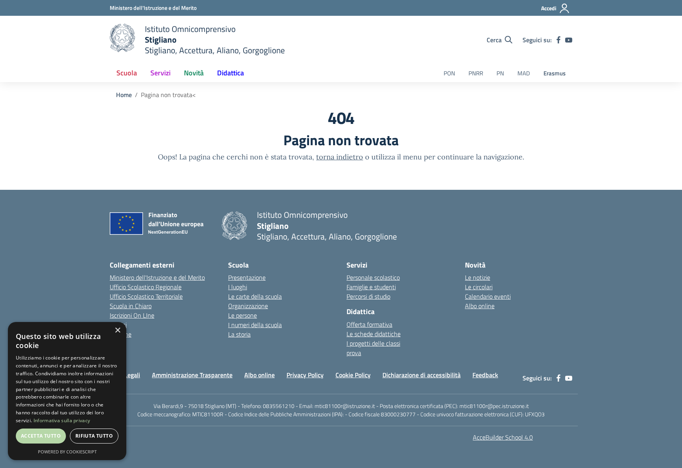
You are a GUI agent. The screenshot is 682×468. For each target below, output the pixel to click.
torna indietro (339, 156)
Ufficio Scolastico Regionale (146, 287)
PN (500, 73)
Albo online (480, 306)
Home (124, 94)
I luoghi (237, 287)
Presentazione (247, 277)
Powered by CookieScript (67, 452)
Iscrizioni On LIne (132, 315)
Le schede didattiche (374, 334)
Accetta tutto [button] (41, 435)
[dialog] (67, 391)
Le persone (242, 315)
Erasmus (554, 73)
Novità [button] (194, 72)
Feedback (485, 375)
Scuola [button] (126, 72)
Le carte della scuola (255, 296)
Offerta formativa (369, 324)
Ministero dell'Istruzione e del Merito (157, 277)
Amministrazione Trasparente (192, 375)
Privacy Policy (305, 375)
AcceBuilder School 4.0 (503, 437)
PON (449, 73)
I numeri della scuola (255, 324)
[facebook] (558, 39)
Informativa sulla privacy (62, 420)
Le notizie (477, 277)
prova (354, 353)
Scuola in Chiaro (131, 306)
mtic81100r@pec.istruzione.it (494, 406)
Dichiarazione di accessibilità (421, 375)
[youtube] (568, 39)
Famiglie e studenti (371, 287)
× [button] (117, 330)
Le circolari (479, 287)
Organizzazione (248, 306)
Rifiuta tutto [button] (94, 435)
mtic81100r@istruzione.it (345, 406)
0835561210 (278, 406)
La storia (239, 334)
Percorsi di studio (368, 296)
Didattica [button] (230, 72)
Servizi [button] (160, 72)
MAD (523, 73)
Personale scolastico (373, 277)
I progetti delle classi (373, 343)
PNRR (475, 73)
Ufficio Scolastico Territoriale (146, 296)
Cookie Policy (353, 375)
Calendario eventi (488, 296)
